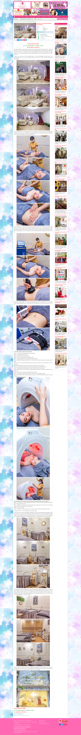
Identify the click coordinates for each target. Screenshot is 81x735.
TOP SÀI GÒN (49, 16)
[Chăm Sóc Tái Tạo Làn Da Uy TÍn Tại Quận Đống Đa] (61, 49)
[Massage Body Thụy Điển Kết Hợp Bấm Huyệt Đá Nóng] (61, 309)
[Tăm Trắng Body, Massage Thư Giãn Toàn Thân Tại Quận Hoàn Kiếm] (61, 344)
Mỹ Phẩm (54, 16)
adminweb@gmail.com (43, 38)
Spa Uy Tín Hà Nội (19, 21)
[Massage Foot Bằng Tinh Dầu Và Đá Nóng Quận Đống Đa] (61, 258)
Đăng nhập (65, 0)
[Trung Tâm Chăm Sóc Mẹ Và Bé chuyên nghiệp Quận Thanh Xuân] (61, 85)
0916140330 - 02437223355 (44, 35)
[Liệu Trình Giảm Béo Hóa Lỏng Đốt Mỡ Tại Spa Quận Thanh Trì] (61, 275)
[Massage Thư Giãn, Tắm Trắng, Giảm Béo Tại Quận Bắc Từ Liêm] (61, 292)
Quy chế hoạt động (42, 722)
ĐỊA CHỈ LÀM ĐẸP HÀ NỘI (20, 16)
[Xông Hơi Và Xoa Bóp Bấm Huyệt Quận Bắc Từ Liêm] (61, 240)
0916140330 (42, 37)
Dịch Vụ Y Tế (58, 16)
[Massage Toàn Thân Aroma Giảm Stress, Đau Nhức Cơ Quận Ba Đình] (61, 186)
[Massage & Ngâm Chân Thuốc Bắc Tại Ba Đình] (61, 327)
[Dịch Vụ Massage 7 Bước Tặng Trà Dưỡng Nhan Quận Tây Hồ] (61, 153)
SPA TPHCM (26, 16)
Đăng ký (62, 0)
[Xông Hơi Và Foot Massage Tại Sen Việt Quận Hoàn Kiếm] (61, 102)
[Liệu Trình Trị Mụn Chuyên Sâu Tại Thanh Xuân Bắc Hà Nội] (61, 119)
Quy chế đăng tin (41, 720)
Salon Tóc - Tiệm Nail (32, 16)
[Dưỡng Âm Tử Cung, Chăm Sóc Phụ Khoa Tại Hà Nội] (61, 204)
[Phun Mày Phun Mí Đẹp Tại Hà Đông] (61, 222)
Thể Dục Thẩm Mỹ (43, 16)
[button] (34, 45)
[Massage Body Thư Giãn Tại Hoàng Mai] (61, 360)
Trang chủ (53, 0)
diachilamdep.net (21, 56)
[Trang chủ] (14, 16)
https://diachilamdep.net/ (21, 728)
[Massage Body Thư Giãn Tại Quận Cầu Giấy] (61, 169)
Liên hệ (60, 0)
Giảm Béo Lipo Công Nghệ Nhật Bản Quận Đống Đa (22, 715)
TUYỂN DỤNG (38, 16)
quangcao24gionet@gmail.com (21, 730)
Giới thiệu (56, 0)
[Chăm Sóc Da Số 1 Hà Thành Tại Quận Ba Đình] (61, 67)
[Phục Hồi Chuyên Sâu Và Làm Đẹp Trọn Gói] (61, 136)
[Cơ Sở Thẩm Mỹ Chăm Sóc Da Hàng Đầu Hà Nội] (61, 33)
